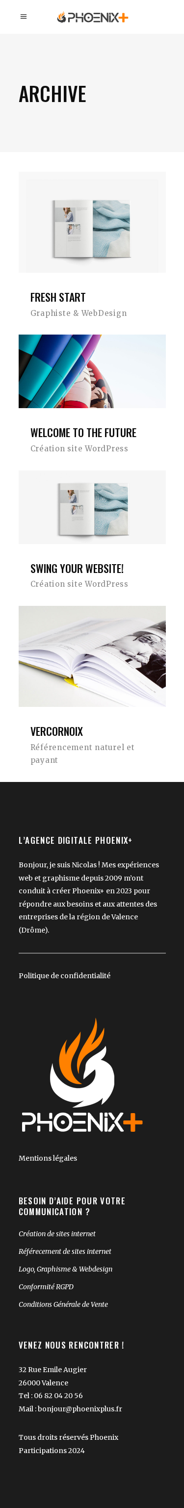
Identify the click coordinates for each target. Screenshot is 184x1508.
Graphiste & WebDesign (78, 313)
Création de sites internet (57, 1233)
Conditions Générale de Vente (63, 1304)
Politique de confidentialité (64, 975)
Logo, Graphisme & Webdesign (65, 1269)
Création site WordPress (79, 448)
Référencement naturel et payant (82, 754)
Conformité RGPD (46, 1286)
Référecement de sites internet (65, 1251)
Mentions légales (48, 1158)
